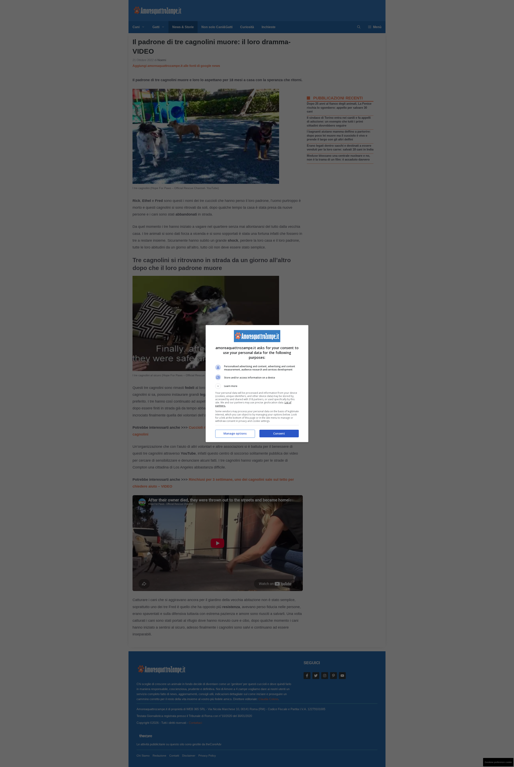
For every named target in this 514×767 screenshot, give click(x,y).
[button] (257, 386)
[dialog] (257, 383)
